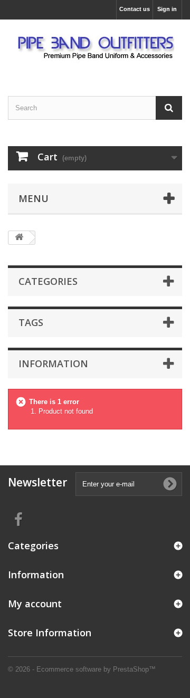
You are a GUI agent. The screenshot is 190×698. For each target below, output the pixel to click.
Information (53, 363)
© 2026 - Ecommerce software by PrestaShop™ (82, 669)
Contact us (134, 9)
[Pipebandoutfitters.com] (95, 48)
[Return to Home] (19, 237)
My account (35, 603)
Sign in (167, 9)
